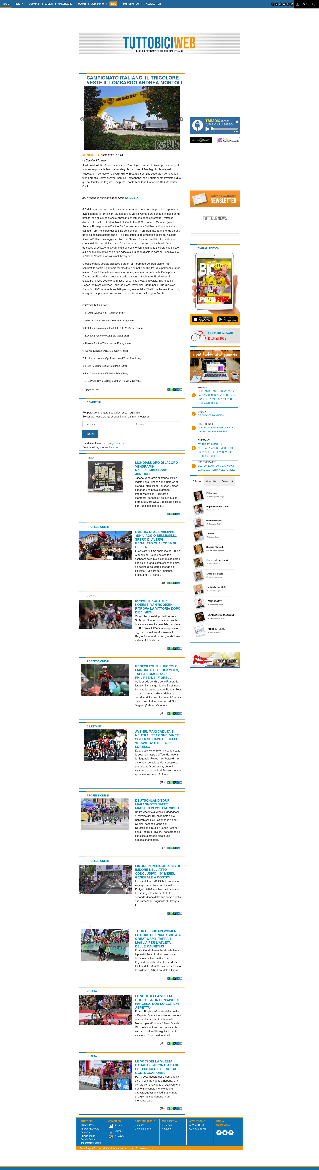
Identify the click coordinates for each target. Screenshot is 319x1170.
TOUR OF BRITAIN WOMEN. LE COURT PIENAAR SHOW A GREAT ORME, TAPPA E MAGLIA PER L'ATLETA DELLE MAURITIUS (158, 938)
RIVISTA (19, 3)
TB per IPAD (87, 1125)
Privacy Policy (88, 1135)
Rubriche (197, 481)
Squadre (139, 1125)
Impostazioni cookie (91, 1142)
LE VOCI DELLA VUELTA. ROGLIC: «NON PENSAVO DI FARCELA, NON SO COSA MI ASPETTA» (157, 1002)
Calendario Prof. (143, 1128)
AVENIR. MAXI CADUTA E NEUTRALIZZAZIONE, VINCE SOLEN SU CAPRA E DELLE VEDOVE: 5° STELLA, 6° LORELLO (157, 739)
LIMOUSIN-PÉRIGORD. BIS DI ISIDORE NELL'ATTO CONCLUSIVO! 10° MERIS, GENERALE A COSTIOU (157, 871)
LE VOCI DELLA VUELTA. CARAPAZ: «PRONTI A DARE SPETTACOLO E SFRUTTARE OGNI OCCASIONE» (157, 1067)
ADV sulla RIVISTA (199, 1128)
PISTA (90, 457)
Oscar (117, 1130)
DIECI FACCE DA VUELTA (211, 415)
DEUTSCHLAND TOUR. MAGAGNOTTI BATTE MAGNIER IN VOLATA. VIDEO (157, 804)
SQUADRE (34, 3)
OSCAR (82, 3)
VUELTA (92, 991)
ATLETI (49, 3)
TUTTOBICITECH (131, 3)
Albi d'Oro (119, 1136)
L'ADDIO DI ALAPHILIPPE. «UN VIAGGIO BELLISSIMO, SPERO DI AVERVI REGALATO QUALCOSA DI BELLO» (156, 539)
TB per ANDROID (90, 1128)
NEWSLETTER (153, 3)
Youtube (166, 1128)
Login (304, 3)
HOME (5, 3)
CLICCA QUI (132, 198)
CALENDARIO (65, 3)
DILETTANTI (94, 726)
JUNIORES (90, 154)
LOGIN (90, 433)
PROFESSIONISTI (98, 527)
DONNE (91, 596)
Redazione (86, 1132)
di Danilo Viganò (94, 160)
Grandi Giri (211, 481)
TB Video (167, 1125)
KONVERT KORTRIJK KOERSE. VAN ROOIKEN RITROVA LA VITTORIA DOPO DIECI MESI (157, 606)
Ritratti (118, 1125)
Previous (82, 119)
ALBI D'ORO (97, 3)
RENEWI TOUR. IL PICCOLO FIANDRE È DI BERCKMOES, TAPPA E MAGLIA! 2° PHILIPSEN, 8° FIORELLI (157, 672)
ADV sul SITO (196, 1125)
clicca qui (119, 443)
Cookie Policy (88, 1139)
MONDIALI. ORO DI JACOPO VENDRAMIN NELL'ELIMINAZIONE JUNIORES (156, 468)
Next (181, 119)
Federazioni (227, 481)
